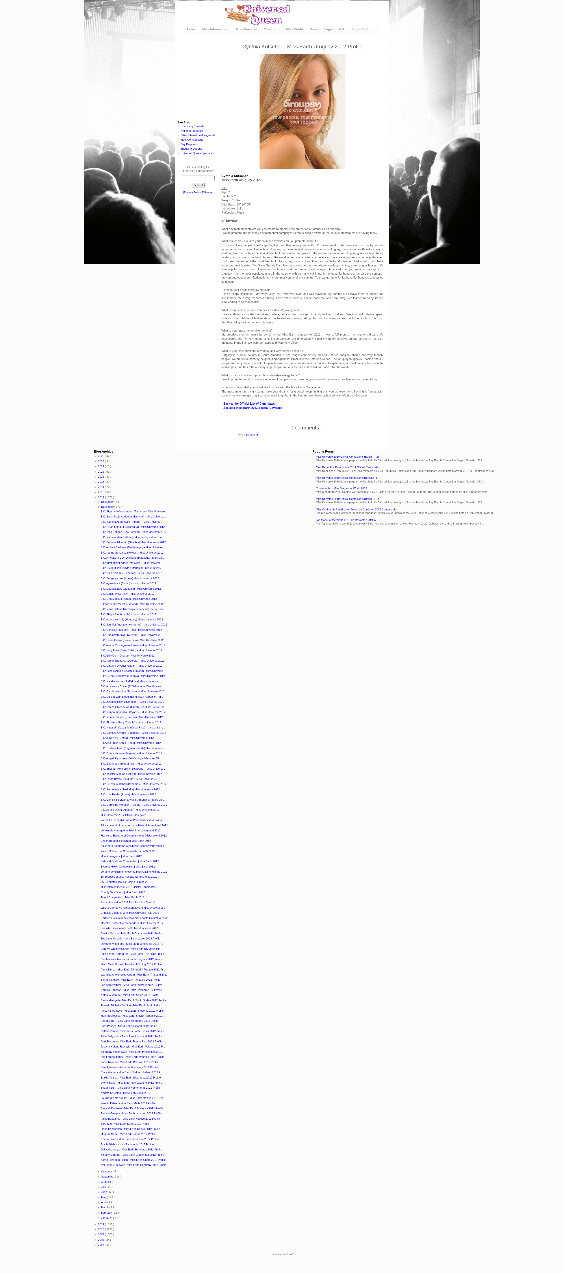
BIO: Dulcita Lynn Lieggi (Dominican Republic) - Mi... (132, 696)
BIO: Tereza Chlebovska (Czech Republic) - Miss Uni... (133, 707)
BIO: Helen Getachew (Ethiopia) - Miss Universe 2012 (133, 676)
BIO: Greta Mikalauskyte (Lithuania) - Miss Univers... (132, 568)
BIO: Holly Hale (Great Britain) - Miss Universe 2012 (131, 650)
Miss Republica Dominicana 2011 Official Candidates (348, 467)
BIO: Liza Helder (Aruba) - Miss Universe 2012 (128, 794)
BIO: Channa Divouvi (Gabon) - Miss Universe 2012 (131, 665)
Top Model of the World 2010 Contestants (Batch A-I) (347, 520)
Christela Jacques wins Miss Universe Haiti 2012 (130, 912)
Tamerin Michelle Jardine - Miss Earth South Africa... (132, 1005)
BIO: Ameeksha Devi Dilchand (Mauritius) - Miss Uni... (133, 557)
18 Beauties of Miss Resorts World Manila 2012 (129, 876)
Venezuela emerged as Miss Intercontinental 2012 (131, 830)
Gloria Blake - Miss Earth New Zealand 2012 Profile (131, 1082)
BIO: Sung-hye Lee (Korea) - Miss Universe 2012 (130, 578)
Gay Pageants (189, 144)
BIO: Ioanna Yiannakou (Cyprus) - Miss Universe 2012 (133, 712)
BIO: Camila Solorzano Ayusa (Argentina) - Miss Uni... (133, 799)
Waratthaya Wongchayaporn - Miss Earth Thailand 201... (134, 974)
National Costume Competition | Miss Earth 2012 (130, 861)
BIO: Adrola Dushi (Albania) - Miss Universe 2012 (130, 809)
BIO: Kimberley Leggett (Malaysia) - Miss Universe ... (132, 563)
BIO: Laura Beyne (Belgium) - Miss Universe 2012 (130, 779)
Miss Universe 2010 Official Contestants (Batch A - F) (347, 477)
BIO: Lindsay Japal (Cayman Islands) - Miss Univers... (133, 748)
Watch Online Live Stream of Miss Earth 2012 (128, 851)
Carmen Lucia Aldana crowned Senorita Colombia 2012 (134, 918)
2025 (101, 456)
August (105, 1181)
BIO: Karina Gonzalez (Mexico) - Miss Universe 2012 (132, 552)
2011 (101, 1224)
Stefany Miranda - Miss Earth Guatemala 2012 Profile (132, 1154)
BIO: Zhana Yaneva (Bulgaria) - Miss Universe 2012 (131, 753)
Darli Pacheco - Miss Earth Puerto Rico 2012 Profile (131, 1041)
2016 (101, 476)
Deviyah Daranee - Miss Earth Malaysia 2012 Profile (132, 1108)
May (104, 1197)
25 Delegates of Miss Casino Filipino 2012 (126, 882)
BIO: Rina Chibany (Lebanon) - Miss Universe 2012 (131, 573)
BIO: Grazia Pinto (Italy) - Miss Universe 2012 (127, 593)
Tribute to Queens (191, 148)
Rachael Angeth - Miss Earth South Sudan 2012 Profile (133, 1000)
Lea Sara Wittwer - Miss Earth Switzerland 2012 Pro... (132, 985)
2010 (101, 1229)
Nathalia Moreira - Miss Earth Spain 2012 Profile (129, 995)
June (104, 1192)
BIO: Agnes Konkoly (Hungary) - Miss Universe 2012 (132, 619)
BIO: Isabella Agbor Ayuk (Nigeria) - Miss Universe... (131, 521)
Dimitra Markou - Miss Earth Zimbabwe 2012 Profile (131, 933)
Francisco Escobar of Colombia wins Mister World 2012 (134, 835)
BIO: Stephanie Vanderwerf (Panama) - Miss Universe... (134, 511)
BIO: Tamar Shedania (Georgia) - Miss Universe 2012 (132, 660)
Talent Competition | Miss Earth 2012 (123, 897)
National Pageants (192, 130)
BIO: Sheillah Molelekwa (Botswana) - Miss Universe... (133, 768)
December (107, 501)
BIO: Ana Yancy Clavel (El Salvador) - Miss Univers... (132, 686)
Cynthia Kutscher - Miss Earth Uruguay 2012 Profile (131, 959)
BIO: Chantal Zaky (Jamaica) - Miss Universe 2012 (131, 588)
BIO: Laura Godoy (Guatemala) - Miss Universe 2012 (132, 640)
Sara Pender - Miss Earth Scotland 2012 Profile (129, 1026)
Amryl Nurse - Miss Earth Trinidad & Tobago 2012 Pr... (133, 969)
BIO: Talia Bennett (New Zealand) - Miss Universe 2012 (134, 532)
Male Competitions (192, 139)
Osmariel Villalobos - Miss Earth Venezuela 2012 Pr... (132, 943)
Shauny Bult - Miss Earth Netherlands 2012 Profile (131, 1087)
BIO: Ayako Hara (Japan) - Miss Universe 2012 (128, 583)
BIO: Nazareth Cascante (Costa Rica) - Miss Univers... (133, 727)
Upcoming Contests (192, 126)
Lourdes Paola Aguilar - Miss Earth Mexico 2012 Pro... (133, 1098)
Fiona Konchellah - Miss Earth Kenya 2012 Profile (130, 1129)
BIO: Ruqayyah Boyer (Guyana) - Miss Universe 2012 (132, 634)
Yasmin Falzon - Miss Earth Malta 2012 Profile (128, 1103)
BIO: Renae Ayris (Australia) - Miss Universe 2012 (130, 789)
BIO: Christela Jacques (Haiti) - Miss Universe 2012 (131, 629)
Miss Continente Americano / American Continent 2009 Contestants (356, 509)
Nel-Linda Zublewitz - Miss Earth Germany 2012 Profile (133, 1165)
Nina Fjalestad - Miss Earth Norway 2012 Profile (129, 1067)
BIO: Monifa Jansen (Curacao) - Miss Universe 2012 (132, 717)
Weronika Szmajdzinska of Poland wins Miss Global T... (134, 820)
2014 (101, 487)
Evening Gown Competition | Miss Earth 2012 (128, 866)
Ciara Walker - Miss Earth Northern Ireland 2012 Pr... (132, 1072)
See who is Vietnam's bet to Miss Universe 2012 (129, 928)
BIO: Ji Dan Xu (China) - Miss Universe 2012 (127, 737)
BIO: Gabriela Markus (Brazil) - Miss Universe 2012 (131, 763)
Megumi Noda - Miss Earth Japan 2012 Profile (128, 1134)
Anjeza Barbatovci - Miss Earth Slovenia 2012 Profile (132, 1010)
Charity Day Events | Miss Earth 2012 (123, 892)
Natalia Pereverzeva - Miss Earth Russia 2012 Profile (132, 1031)
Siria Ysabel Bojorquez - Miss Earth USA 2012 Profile (132, 954)
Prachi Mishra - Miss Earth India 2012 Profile (127, 1144)
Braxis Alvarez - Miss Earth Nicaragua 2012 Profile (131, 1077)
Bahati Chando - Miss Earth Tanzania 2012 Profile (130, 979)
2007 (101, 1244)
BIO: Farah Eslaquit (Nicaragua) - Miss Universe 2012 (133, 526)
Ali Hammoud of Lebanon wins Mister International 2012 (134, 825)
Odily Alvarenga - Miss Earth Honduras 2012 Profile (131, 1149)
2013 (101, 492)
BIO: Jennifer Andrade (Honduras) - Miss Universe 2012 (134, 624)
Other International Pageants (198, 135)
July (104, 1187)
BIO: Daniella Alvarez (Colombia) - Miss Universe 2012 (133, 732)
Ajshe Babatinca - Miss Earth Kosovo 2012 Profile (130, 1118)
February (107, 1212)
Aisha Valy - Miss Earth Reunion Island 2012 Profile (131, 1036)
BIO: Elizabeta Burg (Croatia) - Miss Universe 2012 (131, 722)
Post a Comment (248, 435)
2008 (101, 1239)
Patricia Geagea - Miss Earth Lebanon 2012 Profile (131, 1113)
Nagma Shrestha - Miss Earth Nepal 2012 (125, 1093)
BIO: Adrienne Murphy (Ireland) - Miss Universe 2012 (132, 604)
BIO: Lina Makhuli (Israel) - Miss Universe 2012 (129, 598)
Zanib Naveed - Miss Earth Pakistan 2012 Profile (130, 1062)
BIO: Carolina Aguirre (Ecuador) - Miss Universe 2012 (133, 691)
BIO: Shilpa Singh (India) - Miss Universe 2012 (128, 614)
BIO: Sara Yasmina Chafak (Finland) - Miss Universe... (133, 671)
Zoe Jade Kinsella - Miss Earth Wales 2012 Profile (130, 938)
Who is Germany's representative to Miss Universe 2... (133, 907)
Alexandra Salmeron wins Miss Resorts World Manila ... (134, 845)
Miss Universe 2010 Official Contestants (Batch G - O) (348, 499)
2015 (101, 481)
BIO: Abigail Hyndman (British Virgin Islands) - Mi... (131, 758)
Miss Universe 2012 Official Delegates (123, 815)
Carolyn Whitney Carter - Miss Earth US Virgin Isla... (131, 948)
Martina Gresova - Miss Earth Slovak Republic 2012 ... (133, 1015)
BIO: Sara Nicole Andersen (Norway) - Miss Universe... (133, 516)
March (105, 1207)
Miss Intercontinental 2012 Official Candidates (128, 887)
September (108, 1176)
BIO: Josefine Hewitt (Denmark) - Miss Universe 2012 (132, 701)
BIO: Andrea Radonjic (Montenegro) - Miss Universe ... (133, 547)
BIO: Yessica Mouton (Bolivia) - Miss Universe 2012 (131, 774)
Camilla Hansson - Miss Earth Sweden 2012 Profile (131, 990)
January (106, 1217)
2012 (101, 497)
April (104, 1202)
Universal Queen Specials (196, 153)
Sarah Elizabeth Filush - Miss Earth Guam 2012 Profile (133, 1159)
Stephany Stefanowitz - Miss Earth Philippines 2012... (132, 1051)
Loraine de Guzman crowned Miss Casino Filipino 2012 (134, 871)
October (106, 1171)
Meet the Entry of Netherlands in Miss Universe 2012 (132, 923)
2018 (101, 471)
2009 (101, 1234)
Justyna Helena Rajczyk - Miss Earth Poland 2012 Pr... (133, 1046)
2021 (101, 466)
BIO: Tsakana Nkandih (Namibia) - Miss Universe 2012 (133, 542)
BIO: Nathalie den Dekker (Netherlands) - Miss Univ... (132, 537)
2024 (101, 461)
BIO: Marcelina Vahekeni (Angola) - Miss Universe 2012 (134, 804)
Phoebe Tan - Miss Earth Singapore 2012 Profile (129, 1020)
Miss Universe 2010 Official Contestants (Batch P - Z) (347, 456)
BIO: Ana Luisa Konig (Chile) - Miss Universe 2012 (131, 743)
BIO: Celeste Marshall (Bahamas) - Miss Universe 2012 (134, 784)
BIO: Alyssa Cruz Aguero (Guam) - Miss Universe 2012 (133, 645)
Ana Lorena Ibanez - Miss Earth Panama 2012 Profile (132, 1056)
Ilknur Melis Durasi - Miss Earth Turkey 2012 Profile (131, 964)
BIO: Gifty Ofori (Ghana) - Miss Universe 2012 (128, 655)
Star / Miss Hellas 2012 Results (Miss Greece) (128, 902)
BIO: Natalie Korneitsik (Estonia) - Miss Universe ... (131, 681)
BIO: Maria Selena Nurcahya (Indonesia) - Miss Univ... (133, 609)
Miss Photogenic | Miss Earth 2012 (121, 856)
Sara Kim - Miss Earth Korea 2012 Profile (125, 1123)
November (107, 506)
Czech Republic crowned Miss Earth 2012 (126, 840)
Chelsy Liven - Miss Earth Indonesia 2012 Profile (130, 1139)
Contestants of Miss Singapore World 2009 (341, 488)
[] (192, 192)
